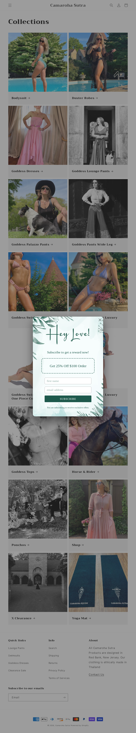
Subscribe (68, 399)
